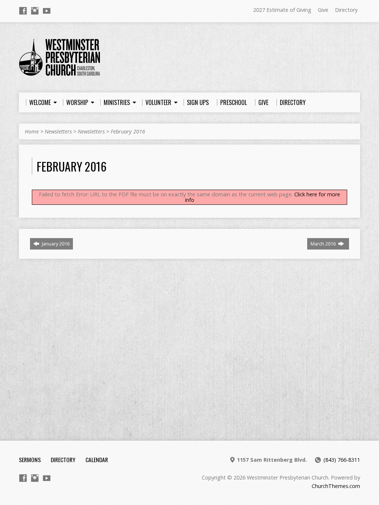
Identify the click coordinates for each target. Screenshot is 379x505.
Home (32, 131)
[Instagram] (34, 10)
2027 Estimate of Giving (282, 9)
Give (323, 9)
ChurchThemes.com (336, 485)
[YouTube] (46, 10)
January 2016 (55, 243)
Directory (346, 9)
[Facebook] (23, 10)
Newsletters (58, 131)
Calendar (96, 459)
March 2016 (324, 243)
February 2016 (128, 131)
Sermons (30, 459)
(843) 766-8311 (341, 459)
